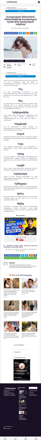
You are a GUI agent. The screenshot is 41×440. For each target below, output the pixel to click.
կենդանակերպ (25, 249)
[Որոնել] (35, 388)
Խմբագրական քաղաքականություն (33, 394)
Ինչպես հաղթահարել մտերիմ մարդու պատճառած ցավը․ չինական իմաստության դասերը (29, 335)
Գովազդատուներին (33, 390)
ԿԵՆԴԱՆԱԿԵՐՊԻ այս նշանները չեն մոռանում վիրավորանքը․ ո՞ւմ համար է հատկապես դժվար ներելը (11, 314)
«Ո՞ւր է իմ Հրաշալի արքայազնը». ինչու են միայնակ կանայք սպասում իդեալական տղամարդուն (29, 314)
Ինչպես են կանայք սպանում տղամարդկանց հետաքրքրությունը (23, 415)
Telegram (16, 245)
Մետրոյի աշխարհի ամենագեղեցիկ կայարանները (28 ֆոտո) (23, 394)
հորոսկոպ (22, 250)
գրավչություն (17, 249)
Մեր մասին (31, 392)
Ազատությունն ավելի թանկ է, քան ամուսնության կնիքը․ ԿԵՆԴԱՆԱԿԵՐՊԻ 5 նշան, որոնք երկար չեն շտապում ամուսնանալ (11, 335)
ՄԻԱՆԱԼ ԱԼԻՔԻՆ (20, 11)
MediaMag (12, 262)
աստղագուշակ (9, 249)
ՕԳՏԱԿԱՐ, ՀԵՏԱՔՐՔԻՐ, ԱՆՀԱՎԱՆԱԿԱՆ (14, 61)
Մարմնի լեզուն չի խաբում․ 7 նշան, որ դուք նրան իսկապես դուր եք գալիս (28, 291)
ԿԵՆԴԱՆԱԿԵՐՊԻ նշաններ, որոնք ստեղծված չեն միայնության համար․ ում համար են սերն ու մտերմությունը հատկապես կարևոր (11, 292)
